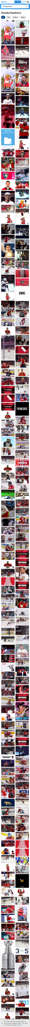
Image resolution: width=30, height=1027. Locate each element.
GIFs (8, 17)
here (21, 1025)
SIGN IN (24, 1)
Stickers (15, 17)
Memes (23, 17)
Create (18, 1)
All (3, 17)
